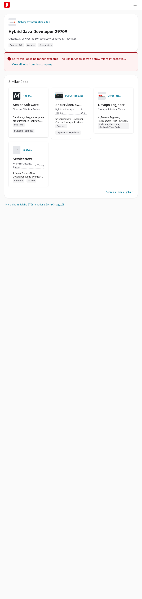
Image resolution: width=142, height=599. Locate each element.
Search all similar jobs (118, 192)
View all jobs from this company (32, 64)
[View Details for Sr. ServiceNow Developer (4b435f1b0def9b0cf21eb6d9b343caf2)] (71, 113)
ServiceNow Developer (22, 159)
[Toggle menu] (135, 5)
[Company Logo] (16, 96)
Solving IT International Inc (34, 22)
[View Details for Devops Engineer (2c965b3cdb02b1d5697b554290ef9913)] (113, 110)
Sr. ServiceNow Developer (67, 104)
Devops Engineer (111, 104)
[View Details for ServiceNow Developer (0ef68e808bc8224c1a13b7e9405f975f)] (28, 164)
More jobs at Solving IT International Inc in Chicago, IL (35, 204)
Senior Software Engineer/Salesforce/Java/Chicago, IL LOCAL (41, 104)
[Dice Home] (7, 5)
